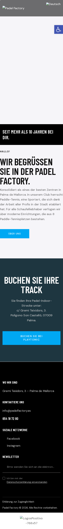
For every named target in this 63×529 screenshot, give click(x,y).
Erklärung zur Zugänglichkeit (18, 501)
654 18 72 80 (10, 418)
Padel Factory (10, 507)
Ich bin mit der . (27, 480)
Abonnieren (57, 466)
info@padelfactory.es (17, 411)
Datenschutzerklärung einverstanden (27, 482)
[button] (58, 29)
